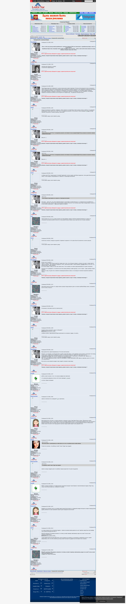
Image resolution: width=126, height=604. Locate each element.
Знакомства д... (35, 30)
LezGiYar (67, 28)
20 (95, 460)
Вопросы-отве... (52, 26)
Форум (53, 1)
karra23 (82, 28)
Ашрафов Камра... (36, 586)
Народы (66, 12)
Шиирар (50, 30)
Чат (56, 1)
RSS (64, 1)
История (45, 12)
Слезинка (67, 26)
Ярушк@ (67, 30)
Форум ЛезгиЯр (33, 38)
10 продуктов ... (48, 580)
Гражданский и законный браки (58, 38)
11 (95, 259)
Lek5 (66, 31)
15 (95, 348)
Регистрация (79, 1)
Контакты (60, 1)
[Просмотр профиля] (36, 50)
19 (95, 439)
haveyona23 (83, 27)
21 (95, 482)
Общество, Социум (47, 38)
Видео (86, 12)
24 (95, 548)
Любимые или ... (52, 28)
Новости (34, 12)
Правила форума (85, 33)
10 (95, 237)
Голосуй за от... (36, 589)
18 (95, 417)
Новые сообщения (70, 33)
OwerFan (83, 30)
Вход (74, 1)
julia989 (82, 31)
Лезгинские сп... (36, 583)
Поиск (91, 33)
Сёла (40, 12)
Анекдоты (51, 27)
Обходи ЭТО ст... (36, 591)
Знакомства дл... (47, 583)
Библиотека (72, 12)
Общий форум (40, 38)
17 (95, 395)
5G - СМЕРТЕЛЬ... (47, 591)
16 (95, 372)
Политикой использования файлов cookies (104, 598)
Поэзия (51, 12)
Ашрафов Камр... (35, 31)
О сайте (34, 1)
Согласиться (102, 601)
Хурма (33, 26)
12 (95, 283)
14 (95, 326)
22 (95, 505)
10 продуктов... (35, 27)
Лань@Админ (68, 27)
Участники (77, 33)
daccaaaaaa (83, 26)
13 (95, 305)
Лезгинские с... (35, 28)
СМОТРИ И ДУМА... (48, 589)
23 (95, 527)
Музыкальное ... (52, 31)
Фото (81, 12)
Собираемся (47, 586)
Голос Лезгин (58, 12)
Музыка (91, 12)
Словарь (47, 1)
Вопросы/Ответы (41, 1)
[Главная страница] (31, 13)
